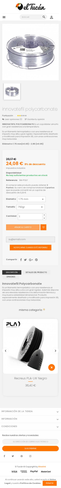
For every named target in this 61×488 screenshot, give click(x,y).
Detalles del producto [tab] (36, 272)
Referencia (11, 180)
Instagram (30, 457)
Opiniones (10, 276)
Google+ (31, 259)
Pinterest (36, 259)
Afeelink (42, 466)
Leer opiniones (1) (13, 119)
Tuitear (25, 259)
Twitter (13, 457)
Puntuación (7, 115)
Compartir (21, 259)
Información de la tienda (17, 411)
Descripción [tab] (12, 272)
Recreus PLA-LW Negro (30, 378)
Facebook (4, 457)
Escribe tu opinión (36, 119)
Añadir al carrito (22, 227)
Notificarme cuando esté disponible (31, 247)
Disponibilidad (13, 173)
